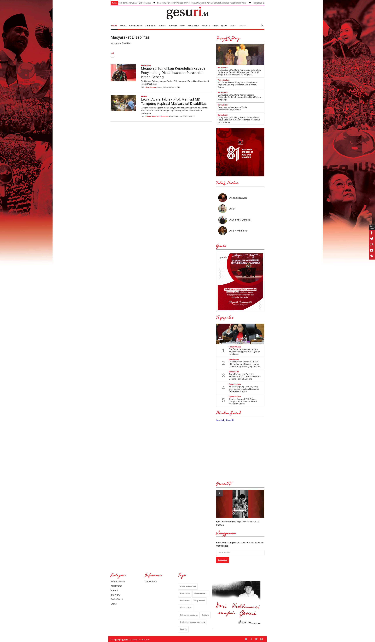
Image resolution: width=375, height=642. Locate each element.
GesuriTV (206, 25)
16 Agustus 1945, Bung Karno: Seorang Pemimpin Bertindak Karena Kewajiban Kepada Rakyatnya (239, 97)
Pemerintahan (136, 25)
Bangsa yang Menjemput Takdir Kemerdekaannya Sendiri (232, 108)
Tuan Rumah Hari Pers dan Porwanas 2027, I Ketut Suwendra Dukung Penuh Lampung (245, 376)
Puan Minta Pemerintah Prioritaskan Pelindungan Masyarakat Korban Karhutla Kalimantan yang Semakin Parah (173, 3)
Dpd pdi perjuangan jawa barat (192, 622)
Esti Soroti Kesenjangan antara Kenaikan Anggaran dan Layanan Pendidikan (244, 351)
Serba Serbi (193, 25)
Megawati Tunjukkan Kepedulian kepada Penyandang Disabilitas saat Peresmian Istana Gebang (173, 72)
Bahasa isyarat (200, 593)
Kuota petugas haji (188, 586)
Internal (162, 25)
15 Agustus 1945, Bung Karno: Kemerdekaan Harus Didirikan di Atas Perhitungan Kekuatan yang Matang (239, 119)
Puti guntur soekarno (189, 615)
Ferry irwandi (199, 601)
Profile (232, 53)
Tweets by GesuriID (225, 420)
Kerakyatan (150, 25)
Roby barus (185, 593)
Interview (173, 25)
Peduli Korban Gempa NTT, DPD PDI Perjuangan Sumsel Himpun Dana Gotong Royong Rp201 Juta (244, 364)
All (112, 53)
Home (114, 25)
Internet (183, 629)
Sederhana (184, 601)
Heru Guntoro (151, 87)
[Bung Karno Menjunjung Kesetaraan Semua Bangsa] (240, 504)
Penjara (205, 615)
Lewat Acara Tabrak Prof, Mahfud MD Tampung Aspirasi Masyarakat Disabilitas (174, 101)
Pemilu (123, 25)
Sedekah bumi (186, 608)
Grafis (215, 25)
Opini (182, 25)
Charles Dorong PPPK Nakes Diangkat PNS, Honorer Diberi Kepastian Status (243, 401)
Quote (224, 25)
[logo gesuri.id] (187, 13)
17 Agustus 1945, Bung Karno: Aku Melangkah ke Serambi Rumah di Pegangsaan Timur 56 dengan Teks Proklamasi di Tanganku (239, 72)
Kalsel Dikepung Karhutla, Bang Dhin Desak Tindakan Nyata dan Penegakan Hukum (244, 388)
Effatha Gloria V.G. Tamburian (157, 116)
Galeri (232, 25)
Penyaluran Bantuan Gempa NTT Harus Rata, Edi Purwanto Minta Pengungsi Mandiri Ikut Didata (263, 3)
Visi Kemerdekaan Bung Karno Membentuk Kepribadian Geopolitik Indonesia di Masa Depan (238, 84)
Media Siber (150, 581)
